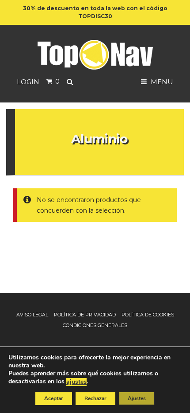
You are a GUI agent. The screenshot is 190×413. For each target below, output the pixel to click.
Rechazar (95, 398)
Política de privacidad (85, 315)
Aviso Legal (32, 315)
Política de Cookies (148, 315)
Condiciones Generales (95, 325)
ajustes (76, 382)
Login (28, 82)
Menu (161, 82)
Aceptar (53, 398)
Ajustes (137, 398)
